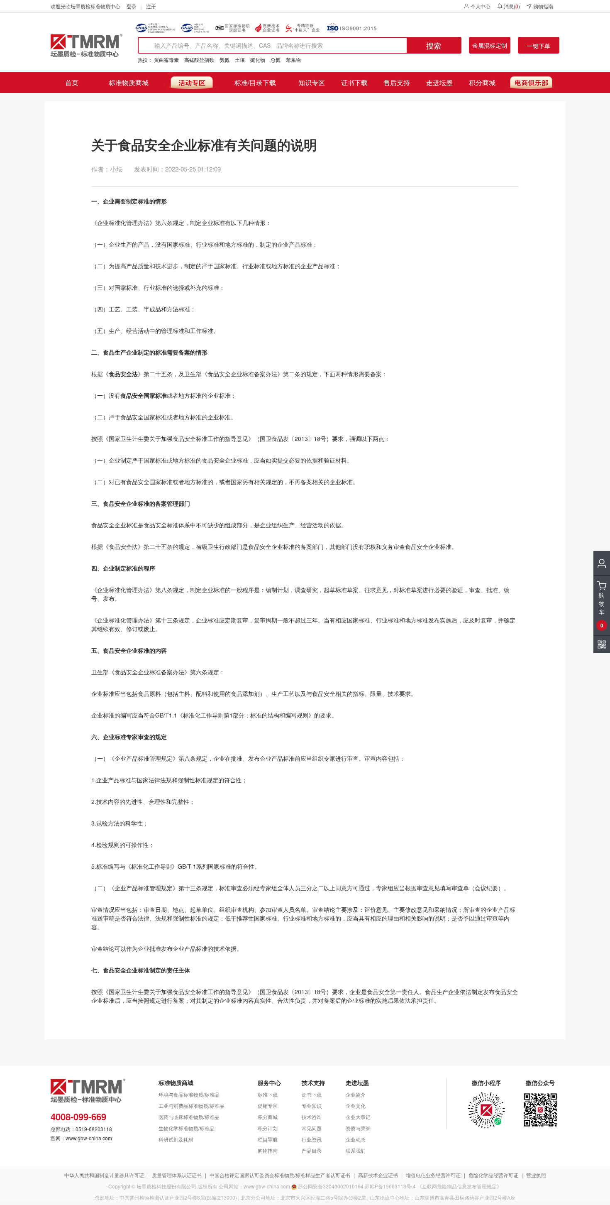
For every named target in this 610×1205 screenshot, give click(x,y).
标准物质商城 (129, 82)
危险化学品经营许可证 (493, 1174)
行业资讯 (312, 1139)
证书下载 (354, 82)
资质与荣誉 (358, 1128)
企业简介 (356, 1094)
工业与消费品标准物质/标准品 (191, 1105)
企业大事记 (358, 1116)
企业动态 (356, 1139)
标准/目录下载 (255, 82)
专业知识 (312, 1105)
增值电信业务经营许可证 (433, 1174)
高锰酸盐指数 (199, 59)
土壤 (240, 59)
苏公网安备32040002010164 (331, 1186)
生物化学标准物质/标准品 (187, 1128)
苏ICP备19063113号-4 (390, 1186)
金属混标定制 (489, 45)
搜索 (433, 45)
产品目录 (312, 1150)
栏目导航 (268, 1139)
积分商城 (482, 82)
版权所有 (207, 1186)
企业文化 (356, 1105)
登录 (132, 6)
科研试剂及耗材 (176, 1139)
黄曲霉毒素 (166, 59)
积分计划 (268, 1128)
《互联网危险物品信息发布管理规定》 (459, 1186)
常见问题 (312, 1128)
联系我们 (356, 1150)
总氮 (276, 59)
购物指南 (543, 6)
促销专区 (268, 1105)
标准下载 (268, 1094)
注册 (151, 6)
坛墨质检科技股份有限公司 (166, 1186)
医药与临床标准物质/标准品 (189, 1116)
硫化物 (257, 59)
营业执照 (536, 1174)
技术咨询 (312, 1116)
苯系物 (293, 59)
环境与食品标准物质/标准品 (189, 1094)
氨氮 (224, 59)
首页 (71, 82)
